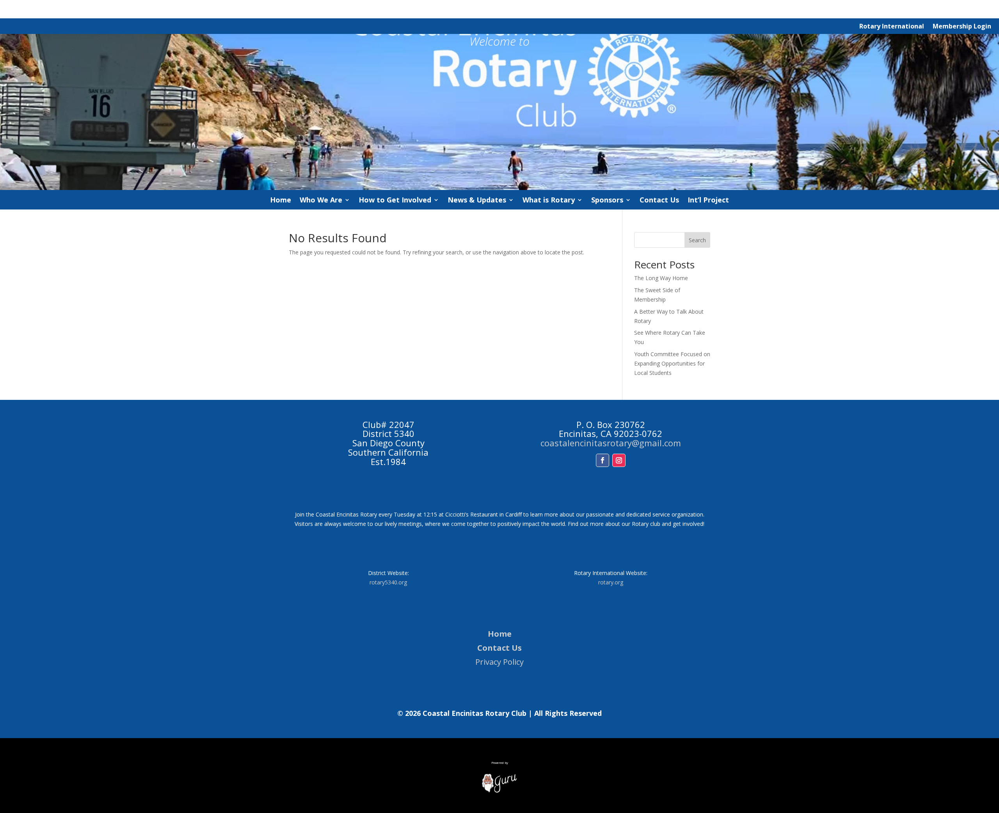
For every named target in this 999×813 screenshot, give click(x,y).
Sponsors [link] (607, 200)
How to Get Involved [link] (395, 200)
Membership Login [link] (962, 26)
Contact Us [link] (659, 200)
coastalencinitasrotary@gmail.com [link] (610, 443)
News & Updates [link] (477, 200)
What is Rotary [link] (549, 200)
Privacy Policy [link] (499, 662)
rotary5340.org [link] (388, 582)
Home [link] (280, 200)
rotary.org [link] (610, 582)
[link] (499, 791)
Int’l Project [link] (708, 200)
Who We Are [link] (321, 200)
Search (697, 240)
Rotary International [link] (891, 26)
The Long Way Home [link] (661, 278)
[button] (602, 460)
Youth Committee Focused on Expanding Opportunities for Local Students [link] (672, 363)
